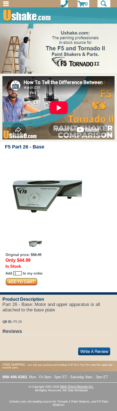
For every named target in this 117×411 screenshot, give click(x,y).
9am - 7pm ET (96, 377)
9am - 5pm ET (55, 377)
